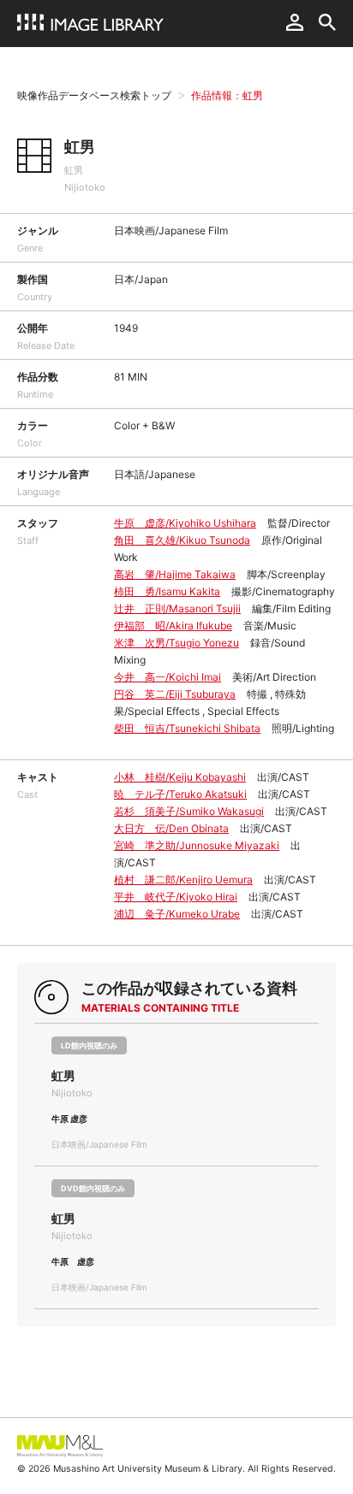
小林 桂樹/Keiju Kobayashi (180, 777)
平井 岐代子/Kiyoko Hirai (175, 896)
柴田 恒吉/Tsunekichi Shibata (187, 728)
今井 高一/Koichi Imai (167, 676)
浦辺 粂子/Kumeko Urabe (177, 913)
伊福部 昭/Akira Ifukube (173, 625)
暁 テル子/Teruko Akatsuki (180, 794)
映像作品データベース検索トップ (94, 95)
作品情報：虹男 (227, 95)
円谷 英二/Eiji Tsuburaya (175, 694)
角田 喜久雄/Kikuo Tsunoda (182, 540)
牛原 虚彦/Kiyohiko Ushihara (185, 523)
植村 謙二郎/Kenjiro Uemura (183, 879)
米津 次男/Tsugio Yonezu (176, 642)
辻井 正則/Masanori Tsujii (177, 608)
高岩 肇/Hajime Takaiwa (175, 574)
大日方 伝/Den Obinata (171, 828)
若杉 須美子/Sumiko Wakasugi (189, 811)
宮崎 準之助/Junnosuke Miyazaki (196, 845)
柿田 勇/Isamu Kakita (167, 591)
